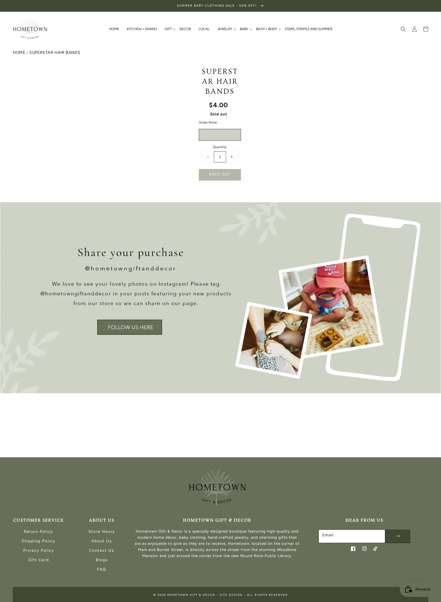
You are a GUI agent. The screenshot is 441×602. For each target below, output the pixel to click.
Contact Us (101, 550)
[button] (403, 29)
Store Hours (102, 531)
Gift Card (38, 560)
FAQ (101, 569)
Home (19, 52)
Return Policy (38, 531)
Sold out (220, 174)
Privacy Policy (38, 550)
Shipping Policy (38, 541)
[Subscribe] (397, 536)
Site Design (231, 595)
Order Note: (208, 122)
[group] (220, 297)
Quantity (220, 147)
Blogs (102, 560)
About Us (101, 541)
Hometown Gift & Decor (191, 595)
